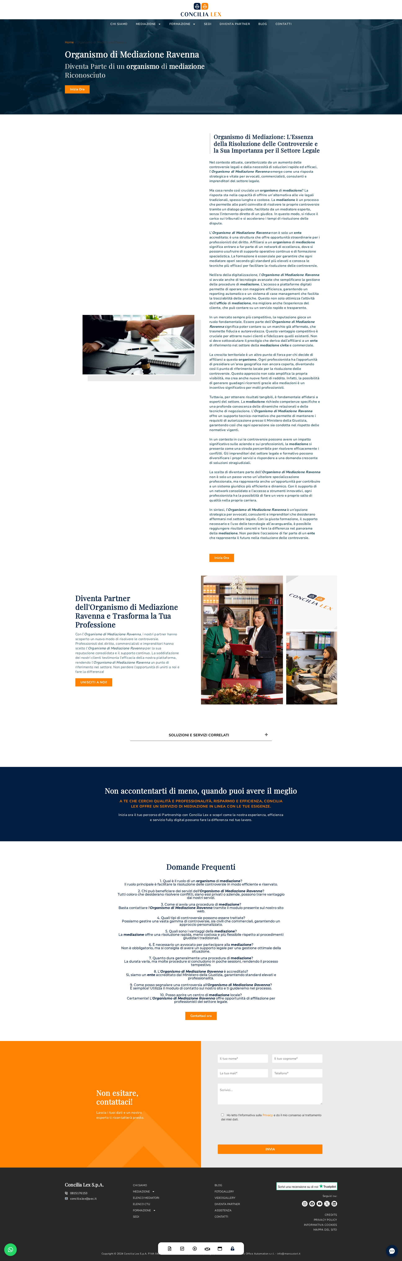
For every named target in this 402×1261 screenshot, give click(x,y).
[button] (10, 1249)
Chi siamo (118, 24)
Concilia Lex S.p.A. (84, 1184)
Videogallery (225, 1198)
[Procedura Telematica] (220, 1246)
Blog (262, 24)
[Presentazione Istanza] (169, 1246)
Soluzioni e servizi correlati (199, 735)
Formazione (180, 24)
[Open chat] (392, 1251)
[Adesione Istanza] (182, 1246)
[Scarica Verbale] (194, 1246)
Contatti (284, 24)
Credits (331, 1215)
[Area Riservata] (232, 1246)
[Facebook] (312, 1204)
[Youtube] (319, 1204)
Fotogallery (224, 1192)
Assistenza (223, 1210)
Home (69, 42)
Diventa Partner (235, 24)
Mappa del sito (325, 1230)
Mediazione (146, 24)
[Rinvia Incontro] (207, 1246)
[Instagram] (305, 1204)
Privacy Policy (325, 1220)
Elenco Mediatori (146, 1198)
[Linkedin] (334, 1204)
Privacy (268, 1115)
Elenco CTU (141, 1204)
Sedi (207, 24)
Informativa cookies (320, 1225)
